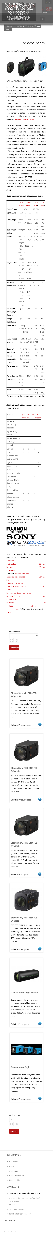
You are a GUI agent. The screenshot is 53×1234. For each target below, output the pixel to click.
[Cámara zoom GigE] (26, 1064)
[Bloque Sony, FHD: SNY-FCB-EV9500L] (26, 840)
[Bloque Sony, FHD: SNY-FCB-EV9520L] (26, 914)
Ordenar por (14, 631)
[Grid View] (11, 640)
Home (9, 26)
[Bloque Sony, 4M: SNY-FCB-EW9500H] (26, 690)
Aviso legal (13, 1171)
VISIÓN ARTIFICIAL (23, 26)
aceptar (44, 12)
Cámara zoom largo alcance (24, 992)
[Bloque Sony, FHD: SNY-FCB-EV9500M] (26, 765)
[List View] (17, 640)
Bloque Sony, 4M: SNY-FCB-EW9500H (24, 695)
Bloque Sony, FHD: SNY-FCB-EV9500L (24, 844)
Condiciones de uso (16, 1175)
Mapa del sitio (14, 1180)
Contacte (12, 1166)
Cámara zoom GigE (20, 1067)
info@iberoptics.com (23, 1214)
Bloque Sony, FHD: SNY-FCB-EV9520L (24, 919)
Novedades (13, 1161)
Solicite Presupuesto (40, 724)
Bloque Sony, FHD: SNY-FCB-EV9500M (24, 769)
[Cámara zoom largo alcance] (26, 989)
